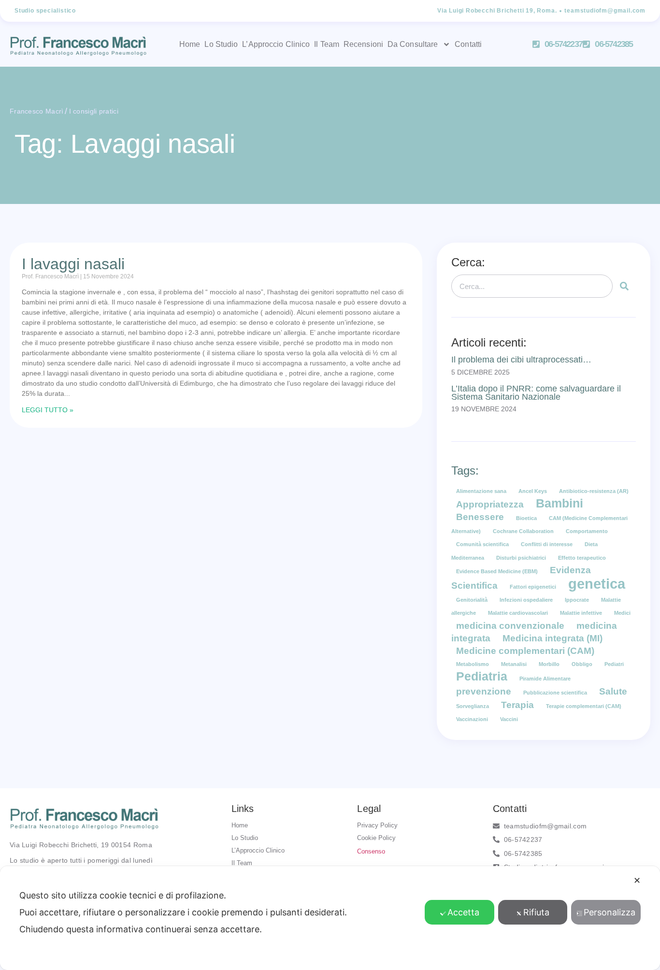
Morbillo (549, 664)
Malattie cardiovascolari (518, 613)
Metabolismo (472, 664)
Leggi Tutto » (47, 410)
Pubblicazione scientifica (555, 692)
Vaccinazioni (472, 719)
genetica (596, 584)
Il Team (326, 44)
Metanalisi (514, 664)
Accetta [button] (463, 912)
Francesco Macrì (37, 111)
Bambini (559, 503)
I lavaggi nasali (73, 264)
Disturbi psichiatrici (521, 558)
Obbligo (582, 664)
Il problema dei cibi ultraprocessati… (521, 359)
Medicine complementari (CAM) (525, 651)
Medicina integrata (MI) (552, 638)
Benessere (480, 517)
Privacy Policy (377, 825)
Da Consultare (412, 44)
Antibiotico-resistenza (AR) (594, 491)
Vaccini (509, 719)
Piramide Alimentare (545, 678)
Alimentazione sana (481, 491)
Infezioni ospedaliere (526, 600)
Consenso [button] (371, 851)
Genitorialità (472, 600)
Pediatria (481, 676)
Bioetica (526, 518)
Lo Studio (221, 44)
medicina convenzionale (510, 626)
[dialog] (330, 918)
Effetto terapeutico (582, 558)
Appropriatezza (490, 504)
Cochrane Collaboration (523, 531)
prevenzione (483, 691)
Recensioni (363, 44)
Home (189, 44)
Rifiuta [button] (536, 912)
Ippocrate (577, 600)
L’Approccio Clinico (276, 44)
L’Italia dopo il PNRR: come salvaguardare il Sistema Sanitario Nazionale (536, 392)
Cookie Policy (376, 837)
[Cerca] (624, 286)
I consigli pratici (93, 111)
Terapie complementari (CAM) (583, 706)
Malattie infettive (581, 613)
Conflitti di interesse (547, 544)
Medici (622, 613)
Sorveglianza (472, 706)
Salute (613, 691)
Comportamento (587, 531)
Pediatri (614, 664)
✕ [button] (637, 880)
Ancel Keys (532, 491)
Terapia (517, 705)
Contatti (468, 44)
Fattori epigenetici (533, 587)
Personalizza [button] (609, 912)
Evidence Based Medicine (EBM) (497, 571)
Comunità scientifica (482, 544)
